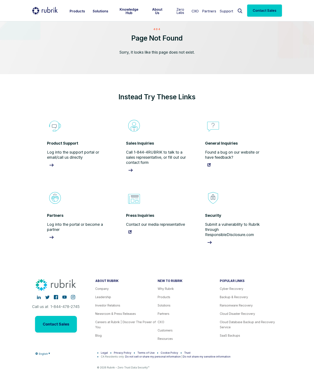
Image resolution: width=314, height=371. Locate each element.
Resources (165, 338)
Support (226, 11)
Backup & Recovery (234, 297)
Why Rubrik (166, 288)
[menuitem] (77, 10)
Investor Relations (107, 305)
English (43, 353)
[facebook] (56, 297)
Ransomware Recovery (236, 305)
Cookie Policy (169, 352)
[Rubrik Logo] (45, 11)
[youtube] (64, 297)
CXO (195, 11)
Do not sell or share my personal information (153, 356)
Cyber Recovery (231, 288)
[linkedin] (39, 297)
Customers (165, 330)
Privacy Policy (122, 352)
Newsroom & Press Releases (115, 313)
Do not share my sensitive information (206, 356)
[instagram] (73, 297)
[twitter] (47, 297)
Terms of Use (146, 352)
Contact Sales (264, 10)
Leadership (103, 297)
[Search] (240, 10)
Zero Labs (180, 11)
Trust (187, 352)
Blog (98, 335)
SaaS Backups (230, 335)
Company (102, 288)
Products (164, 297)
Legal (104, 352)
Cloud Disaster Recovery (237, 313)
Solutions (164, 305)
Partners (209, 11)
